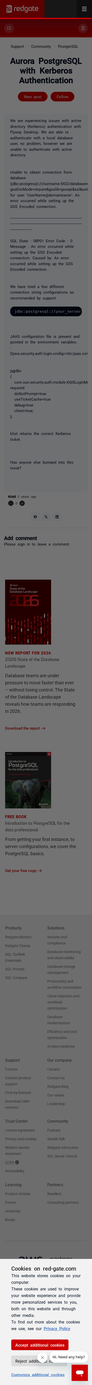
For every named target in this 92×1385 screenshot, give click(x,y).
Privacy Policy (57, 1328)
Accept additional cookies (39, 1345)
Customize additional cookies (38, 1374)
